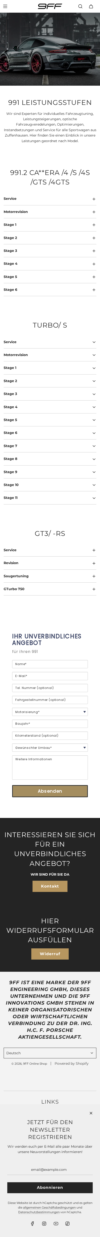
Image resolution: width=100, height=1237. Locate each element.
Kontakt (50, 886)
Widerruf (50, 954)
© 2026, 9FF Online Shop (29, 1063)
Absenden (50, 791)
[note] (50, 654)
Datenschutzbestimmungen (39, 1212)
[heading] (50, 639)
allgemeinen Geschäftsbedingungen (49, 1207)
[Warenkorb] (91, 6)
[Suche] (80, 6)
